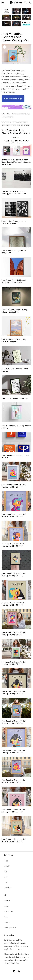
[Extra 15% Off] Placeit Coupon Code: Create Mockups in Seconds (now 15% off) (16, 162)
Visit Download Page (13, 98)
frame (3, 125)
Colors (6, 882)
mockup (13, 125)
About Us (7, 901)
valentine (26, 125)
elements (24, 122)
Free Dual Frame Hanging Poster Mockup (15, 456)
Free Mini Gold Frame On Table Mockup (15, 370)
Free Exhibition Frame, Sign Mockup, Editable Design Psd (14, 192)
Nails (5, 871)
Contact (6, 906)
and (8, 122)
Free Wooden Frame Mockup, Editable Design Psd (14, 340)
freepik (8, 125)
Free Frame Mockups (7, 117)
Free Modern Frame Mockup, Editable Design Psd (14, 222)
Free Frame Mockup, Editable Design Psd (14, 252)
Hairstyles (7, 866)
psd (22, 125)
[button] (2, 2)
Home (6, 877)
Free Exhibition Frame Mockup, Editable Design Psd (15, 311)
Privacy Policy (8, 911)
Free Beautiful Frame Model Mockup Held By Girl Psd (13, 486)
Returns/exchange (10, 927)
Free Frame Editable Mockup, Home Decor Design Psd (14, 281)
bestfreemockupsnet (15, 122)
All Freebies (15, 114)
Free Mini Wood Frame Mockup (15, 398)
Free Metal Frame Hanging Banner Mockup (16, 427)
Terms (6, 917)
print (18, 125)
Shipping (7, 922)
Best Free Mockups (25, 114)
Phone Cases (8, 887)
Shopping (7, 861)
